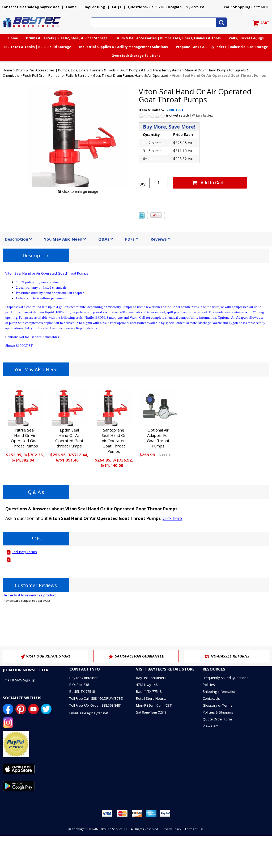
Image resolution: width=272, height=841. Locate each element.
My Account (195, 7)
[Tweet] (142, 217)
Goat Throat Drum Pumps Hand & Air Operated (130, 75)
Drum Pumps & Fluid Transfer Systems (150, 70)
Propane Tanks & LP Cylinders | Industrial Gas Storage (222, 47)
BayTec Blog (94, 7)
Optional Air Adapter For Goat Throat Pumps (158, 438)
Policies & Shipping (218, 712)
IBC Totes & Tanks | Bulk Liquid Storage (37, 47)
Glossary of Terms (217, 705)
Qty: (142, 183)
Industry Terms (24, 551)
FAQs (116, 7)
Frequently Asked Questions (225, 677)
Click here (172, 518)
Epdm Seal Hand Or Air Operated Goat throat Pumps (69, 438)
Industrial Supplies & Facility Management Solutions (123, 47)
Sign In (176, 7)
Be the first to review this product (29, 595)
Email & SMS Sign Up (19, 680)
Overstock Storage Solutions (136, 55)
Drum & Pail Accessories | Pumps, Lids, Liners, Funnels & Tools (168, 38)
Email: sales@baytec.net (88, 713)
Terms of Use (194, 829)
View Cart (210, 726)
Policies (209, 684)
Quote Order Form (217, 719)
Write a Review (202, 115)
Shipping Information (219, 691)
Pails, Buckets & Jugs (246, 38)
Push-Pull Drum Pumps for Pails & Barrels (56, 75)
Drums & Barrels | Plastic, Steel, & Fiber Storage (67, 38)
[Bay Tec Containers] (32, 29)
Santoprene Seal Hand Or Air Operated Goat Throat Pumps (114, 440)
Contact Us (211, 698)
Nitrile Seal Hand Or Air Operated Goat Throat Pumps (25, 438)
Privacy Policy (171, 829)
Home (71, 7)
